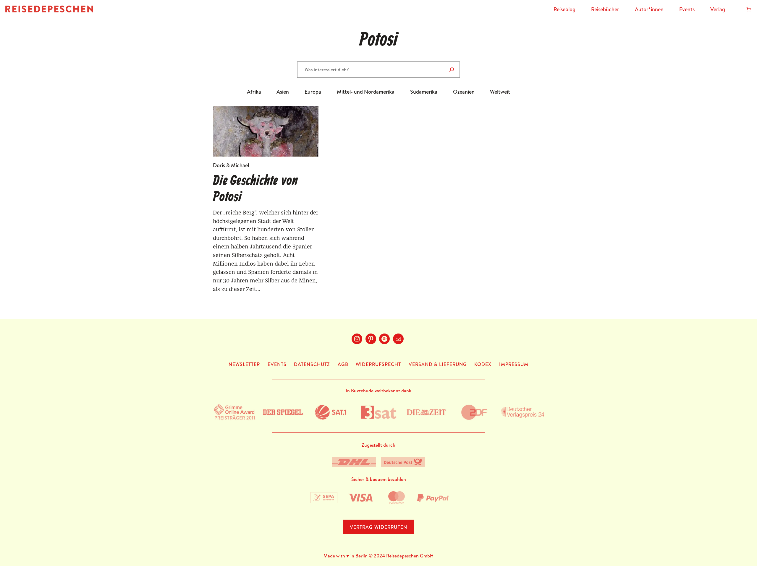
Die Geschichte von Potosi (255, 189)
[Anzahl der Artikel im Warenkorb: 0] (748, 9)
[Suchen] (451, 69)
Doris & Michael (231, 165)
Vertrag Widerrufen (378, 527)
